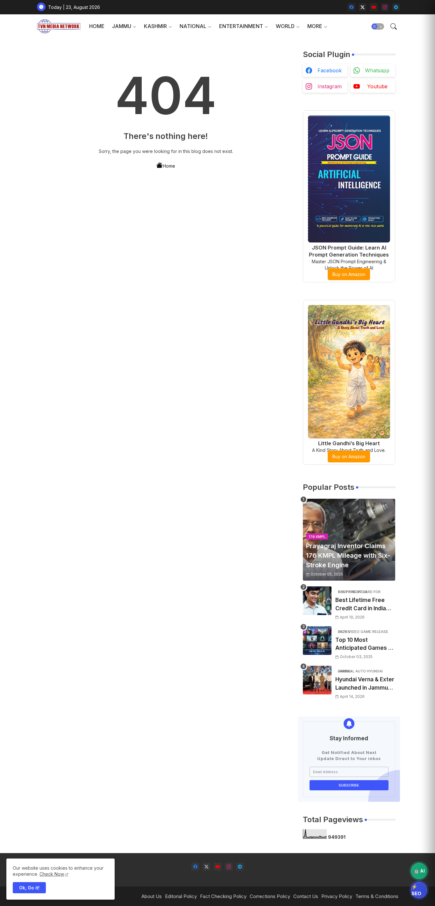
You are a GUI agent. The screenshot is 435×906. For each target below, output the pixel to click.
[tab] (96, 26)
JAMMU (121, 26)
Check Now (51, 874)
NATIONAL (193, 26)
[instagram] (385, 7)
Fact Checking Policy (223, 896)
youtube (377, 86)
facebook (329, 70)
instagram (329, 86)
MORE (314, 26)
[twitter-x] (363, 7)
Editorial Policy (181, 896)
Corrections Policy (270, 896)
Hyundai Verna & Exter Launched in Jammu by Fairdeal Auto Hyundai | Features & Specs (364, 684)
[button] (377, 26)
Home (169, 166)
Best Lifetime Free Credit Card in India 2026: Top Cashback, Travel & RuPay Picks (363, 604)
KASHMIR (155, 26)
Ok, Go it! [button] (29, 887)
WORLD (285, 26)
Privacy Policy (336, 896)
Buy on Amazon (348, 274)
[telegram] (396, 7)
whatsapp (377, 70)
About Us (151, 896)
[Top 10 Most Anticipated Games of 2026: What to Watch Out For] (317, 640)
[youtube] (374, 7)
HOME (96, 26)
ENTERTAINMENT (241, 26)
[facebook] (351, 7)
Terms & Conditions (376, 896)
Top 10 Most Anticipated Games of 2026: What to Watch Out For (364, 644)
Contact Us (305, 896)
